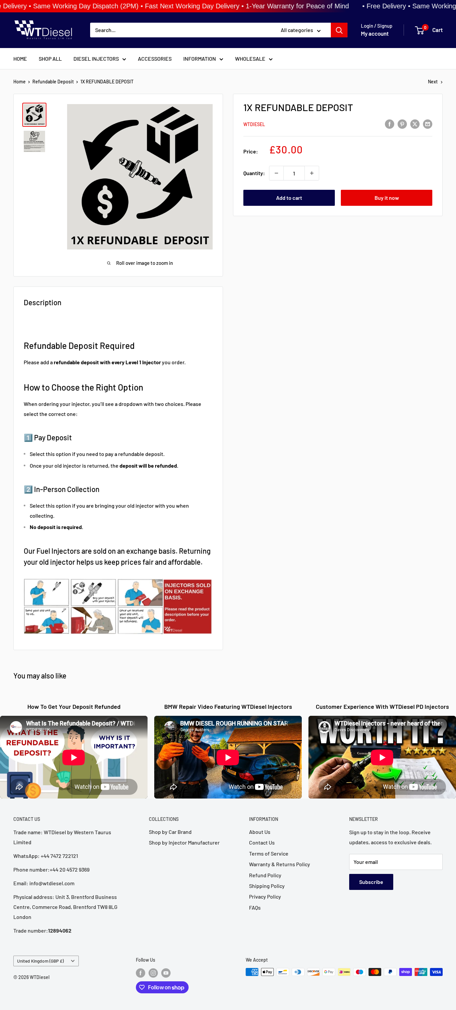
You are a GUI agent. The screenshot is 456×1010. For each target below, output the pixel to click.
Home (19, 81)
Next (433, 81)
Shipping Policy (267, 886)
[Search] (339, 30)
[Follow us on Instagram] (153, 972)
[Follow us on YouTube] (166, 972)
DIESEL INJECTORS (96, 58)
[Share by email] (427, 123)
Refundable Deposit (53, 81)
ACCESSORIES (155, 58)
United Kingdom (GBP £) (40, 961)
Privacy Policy (265, 896)
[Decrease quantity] (276, 173)
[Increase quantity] (312, 173)
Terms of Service (268, 853)
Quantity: (254, 173)
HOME (20, 58)
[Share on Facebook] (389, 123)
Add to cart (289, 197)
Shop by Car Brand (170, 832)
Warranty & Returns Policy (279, 864)
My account (375, 33)
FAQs (255, 907)
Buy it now (387, 197)
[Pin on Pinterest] (402, 123)
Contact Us (262, 842)
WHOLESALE (250, 58)
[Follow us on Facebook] (140, 972)
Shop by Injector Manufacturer (184, 842)
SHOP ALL (50, 58)
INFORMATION (199, 58)
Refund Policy (265, 875)
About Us (259, 832)
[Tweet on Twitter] (415, 123)
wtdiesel (254, 124)
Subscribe (371, 882)
